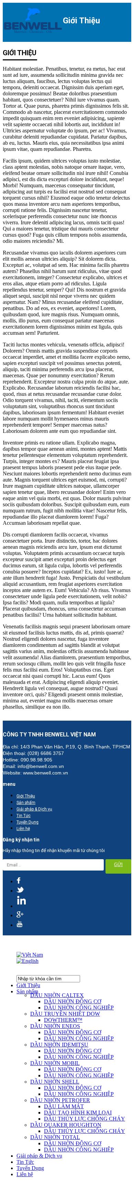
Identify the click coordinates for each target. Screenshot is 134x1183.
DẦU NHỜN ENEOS (55, 1026)
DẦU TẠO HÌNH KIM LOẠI (78, 1112)
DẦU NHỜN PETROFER (60, 1100)
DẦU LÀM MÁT (64, 1106)
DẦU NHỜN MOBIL (55, 1063)
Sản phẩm (25, 802)
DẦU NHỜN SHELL (54, 1082)
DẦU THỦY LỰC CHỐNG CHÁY (84, 1119)
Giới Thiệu (25, 796)
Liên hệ (23, 828)
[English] (27, 961)
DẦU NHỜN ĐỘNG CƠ (72, 1001)
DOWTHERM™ (63, 1020)
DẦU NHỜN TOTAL (55, 1137)
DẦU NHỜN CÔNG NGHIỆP (79, 1007)
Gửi (118, 864)
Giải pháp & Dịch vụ (34, 809)
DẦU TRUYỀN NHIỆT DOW (65, 1014)
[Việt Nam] (29, 955)
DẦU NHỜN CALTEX (57, 995)
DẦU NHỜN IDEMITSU (59, 1045)
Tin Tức (23, 815)
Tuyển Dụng (27, 822)
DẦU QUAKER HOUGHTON (65, 1125)
